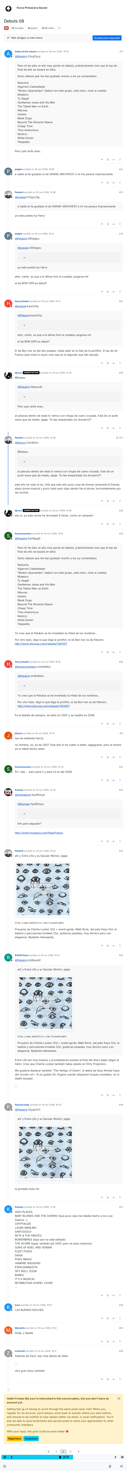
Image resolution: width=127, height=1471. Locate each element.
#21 (121, 51)
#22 (121, 169)
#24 (121, 233)
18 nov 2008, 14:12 (44, 233)
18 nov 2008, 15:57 (50, 955)
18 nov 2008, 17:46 (45, 1207)
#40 (121, 1351)
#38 (121, 1305)
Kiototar (19, 1207)
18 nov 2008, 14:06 (44, 169)
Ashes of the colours (26, 51)
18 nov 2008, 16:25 (51, 1104)
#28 (121, 510)
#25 (121, 301)
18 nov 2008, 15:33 (46, 851)
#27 (121, 437)
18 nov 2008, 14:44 (62, 510)
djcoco (18, 372)
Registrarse (14, 1438)
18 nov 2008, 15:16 (51, 661)
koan (17, 1305)
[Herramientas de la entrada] (120, 159)
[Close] (119, 1398)
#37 (121, 1207)
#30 (121, 661)
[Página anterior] (48, 1451)
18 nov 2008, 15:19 (44, 733)
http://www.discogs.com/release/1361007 (41, 643)
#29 (121, 533)
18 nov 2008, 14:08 (46, 192)
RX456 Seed (21, 955)
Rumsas (19, 790)
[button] (4, 1466)
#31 (121, 733)
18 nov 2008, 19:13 (47, 1328)
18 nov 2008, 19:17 (47, 1351)
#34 (121, 851)
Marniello (20, 1328)
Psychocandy (22, 1104)
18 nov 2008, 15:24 (54, 767)
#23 (121, 192)
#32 (121, 767)
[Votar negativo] (114, 159)
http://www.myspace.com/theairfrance (39, 832)
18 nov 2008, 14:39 (46, 437)
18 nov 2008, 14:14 (51, 301)
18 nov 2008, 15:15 (53, 533)
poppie (18, 169)
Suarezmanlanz (23, 533)
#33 (121, 790)
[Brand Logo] (9, 8)
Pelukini (19, 192)
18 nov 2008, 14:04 (59, 51)
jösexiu (19, 733)
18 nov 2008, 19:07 (42, 1305)
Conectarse (31, 1438)
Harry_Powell (22, 301)
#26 (121, 372)
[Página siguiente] (78, 1451)
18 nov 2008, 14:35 (62, 372)
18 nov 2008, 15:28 (45, 790)
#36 (121, 1104)
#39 (121, 1328)
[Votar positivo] (102, 159)
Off (6, 28)
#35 (121, 955)
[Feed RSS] (59, 28)
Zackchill (20, 1351)
